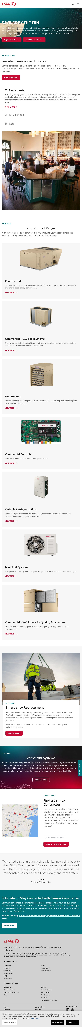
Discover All (10, 77)
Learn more (14, 733)
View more (10, 107)
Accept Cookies (57, 1022)
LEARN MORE (41, 780)
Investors (7, 1010)
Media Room (8, 978)
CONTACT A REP (33, 40)
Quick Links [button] (80, 769)
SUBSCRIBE (9, 925)
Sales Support (45, 992)
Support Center (8, 973)
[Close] (78, 1014)
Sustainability (40, 1007)
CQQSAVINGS (10, 40)
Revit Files (44, 997)
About (6, 1007)
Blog (5, 976)
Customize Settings (9, 1022)
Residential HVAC (11, 961)
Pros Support (45, 968)
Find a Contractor (56, 844)
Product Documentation (11, 992)
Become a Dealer (46, 971)
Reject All (72, 1022)
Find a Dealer (8, 971)
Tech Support (45, 995)
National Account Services (49, 1000)
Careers (38, 1010)
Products (7, 968)
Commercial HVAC (11, 983)
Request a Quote (9, 990)
